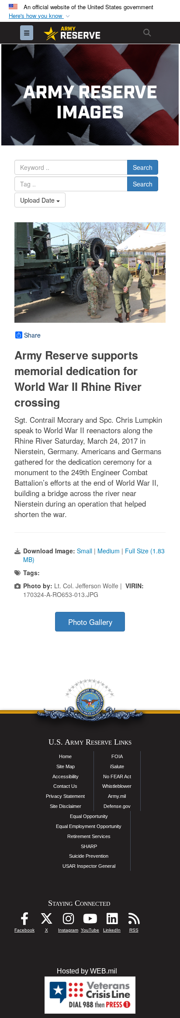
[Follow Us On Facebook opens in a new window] (24, 921)
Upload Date (38, 200)
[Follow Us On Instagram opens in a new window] (68, 921)
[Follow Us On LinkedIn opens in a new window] (112, 921)
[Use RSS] (134, 921)
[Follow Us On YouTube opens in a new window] (90, 921)
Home (65, 756)
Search (142, 167)
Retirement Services (89, 836)
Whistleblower (117, 786)
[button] (40, 16)
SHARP (89, 846)
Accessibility (65, 776)
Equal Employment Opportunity (88, 826)
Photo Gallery (90, 622)
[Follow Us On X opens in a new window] (46, 921)
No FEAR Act (117, 776)
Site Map (65, 766)
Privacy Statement (65, 796)
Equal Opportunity (89, 816)
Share (32, 334)
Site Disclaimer (65, 806)
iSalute (117, 766)
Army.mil (117, 796)
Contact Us (65, 786)
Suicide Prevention (88, 856)
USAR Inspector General (88, 866)
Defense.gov (117, 806)
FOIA (117, 756)
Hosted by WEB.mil (87, 971)
